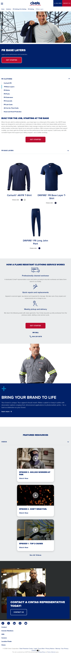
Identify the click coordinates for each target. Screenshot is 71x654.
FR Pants (7, 94)
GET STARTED (35, 139)
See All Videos (35, 555)
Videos (4, 442)
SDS (3, 634)
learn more (5, 411)
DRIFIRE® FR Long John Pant (35, 242)
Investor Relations (7, 631)
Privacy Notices (50, 648)
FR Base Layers (9, 87)
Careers (4, 638)
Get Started (11, 60)
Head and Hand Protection (12, 112)
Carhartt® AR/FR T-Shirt (19, 195)
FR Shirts (7, 90)
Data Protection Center (26, 648)
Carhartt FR (7, 83)
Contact (66, 3)
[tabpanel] (35, 206)
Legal (35, 648)
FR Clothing (31, 9)
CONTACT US (19, 612)
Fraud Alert (41, 648)
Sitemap (57, 648)
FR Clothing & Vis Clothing (19, 9)
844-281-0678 (37, 336)
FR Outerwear (8, 97)
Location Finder (6, 641)
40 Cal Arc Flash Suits (11, 108)
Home (2, 9)
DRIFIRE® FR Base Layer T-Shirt (52, 196)
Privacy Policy (41, 652)
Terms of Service (51, 652)
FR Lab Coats (8, 104)
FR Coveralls (8, 101)
